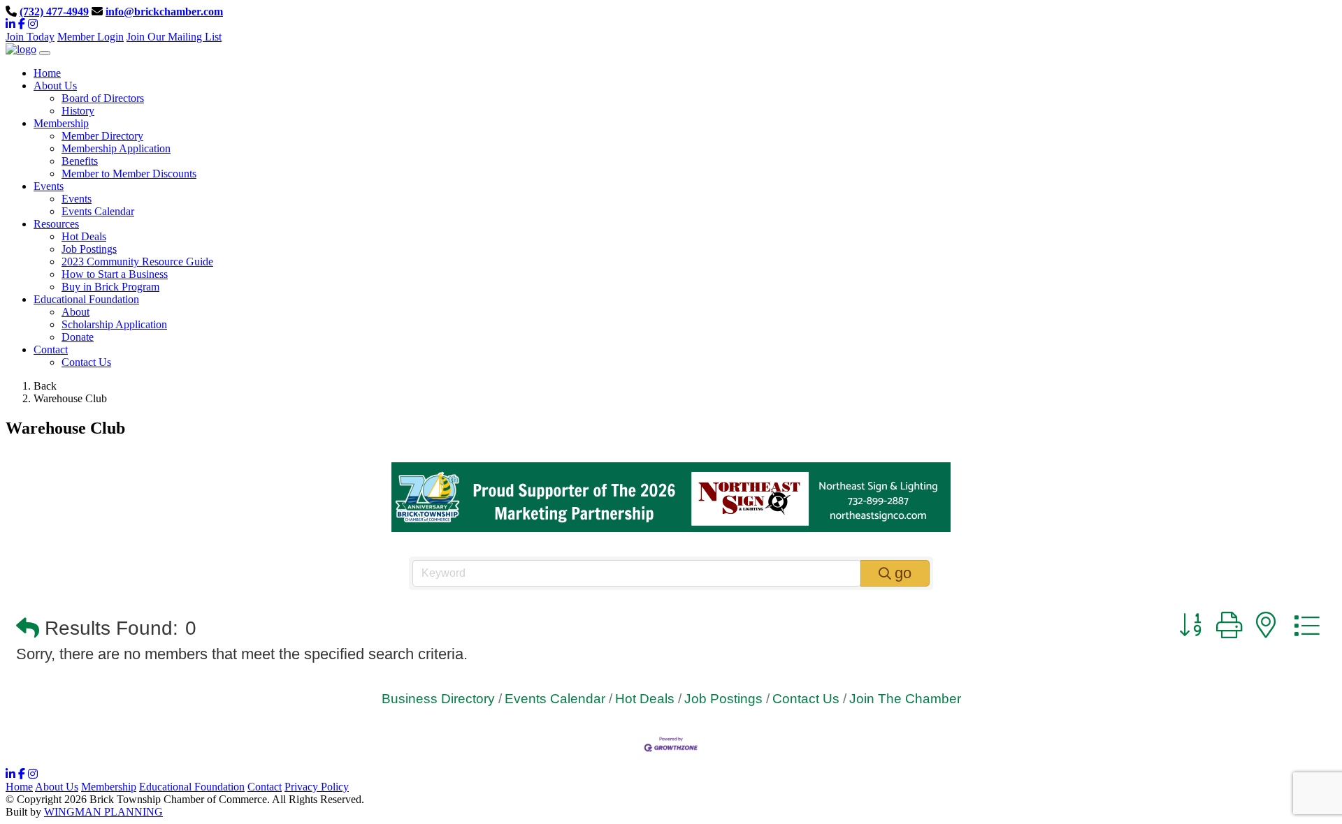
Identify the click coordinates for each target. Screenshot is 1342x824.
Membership (108, 787)
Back (45, 386)
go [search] (903, 573)
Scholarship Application (114, 324)
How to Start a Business (115, 274)
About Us (56, 787)
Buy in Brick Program (110, 287)
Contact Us (86, 362)
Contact (264, 787)
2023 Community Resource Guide (137, 261)
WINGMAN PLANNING (103, 812)
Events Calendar (98, 211)
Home (19, 787)
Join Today (30, 37)
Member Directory (102, 136)
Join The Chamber (905, 698)
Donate (78, 337)
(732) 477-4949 (54, 11)
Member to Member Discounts (129, 173)
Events (77, 199)
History (78, 111)
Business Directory (438, 698)
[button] (27, 628)
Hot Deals (84, 236)
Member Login (90, 37)
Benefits (80, 161)
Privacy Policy (316, 787)
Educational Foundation (192, 787)
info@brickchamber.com (164, 11)
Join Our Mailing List (174, 37)
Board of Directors (103, 98)
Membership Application (116, 148)
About (75, 312)
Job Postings (89, 249)
